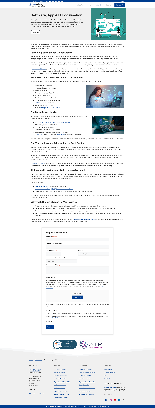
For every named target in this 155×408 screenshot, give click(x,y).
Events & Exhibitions (109, 372)
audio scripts (61, 134)
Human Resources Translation (87, 388)
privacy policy (54, 317)
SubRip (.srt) (39, 134)
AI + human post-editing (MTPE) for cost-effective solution (54, 189)
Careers (108, 5)
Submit (49, 327)
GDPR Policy (82, 406)
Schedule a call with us (110, 387)
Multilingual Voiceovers (60, 385)
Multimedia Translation (60, 378)
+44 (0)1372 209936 (35, 369)
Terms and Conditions (93, 406)
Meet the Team (108, 369)
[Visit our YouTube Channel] (115, 400)
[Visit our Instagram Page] (110, 400)
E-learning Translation (84, 391)
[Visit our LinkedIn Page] (119, 400)
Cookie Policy (105, 406)
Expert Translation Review (61, 391)
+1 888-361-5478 (35, 371)
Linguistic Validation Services (61, 394)
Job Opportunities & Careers (36, 393)
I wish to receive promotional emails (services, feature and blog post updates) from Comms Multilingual (76, 313)
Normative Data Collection (61, 397)
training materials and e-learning (50, 108)
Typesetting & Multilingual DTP (62, 382)
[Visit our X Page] (124, 399)
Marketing (38, 103)
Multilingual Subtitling (59, 388)
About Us (80, 5)
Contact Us (119, 5)
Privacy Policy (74, 406)
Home (31, 360)
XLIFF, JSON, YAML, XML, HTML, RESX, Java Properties (53, 122)
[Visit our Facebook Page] (106, 400)
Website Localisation (59, 372)
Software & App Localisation (86, 394)
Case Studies (107, 378)
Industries (99, 5)
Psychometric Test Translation (87, 382)
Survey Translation (84, 385)
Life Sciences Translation (85, 375)
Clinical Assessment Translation (87, 372)
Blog (105, 375)
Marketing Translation (84, 378)
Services (89, 5)
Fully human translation (42, 186)
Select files (77, 297)
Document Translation (60, 369)
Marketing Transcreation (60, 375)
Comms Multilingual (38, 163)
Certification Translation (85, 369)
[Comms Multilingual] (37, 5)
